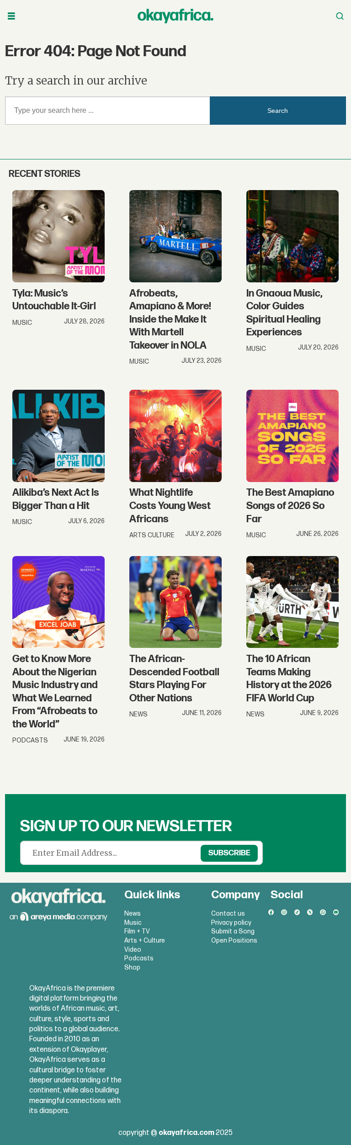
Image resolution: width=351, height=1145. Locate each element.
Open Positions (234, 940)
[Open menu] (11, 16)
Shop (132, 967)
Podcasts (139, 958)
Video (132, 950)
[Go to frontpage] (175, 16)
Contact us (228, 913)
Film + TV (137, 931)
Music (133, 923)
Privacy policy (231, 923)
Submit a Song (233, 931)
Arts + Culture (144, 940)
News (132, 913)
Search (277, 110)
